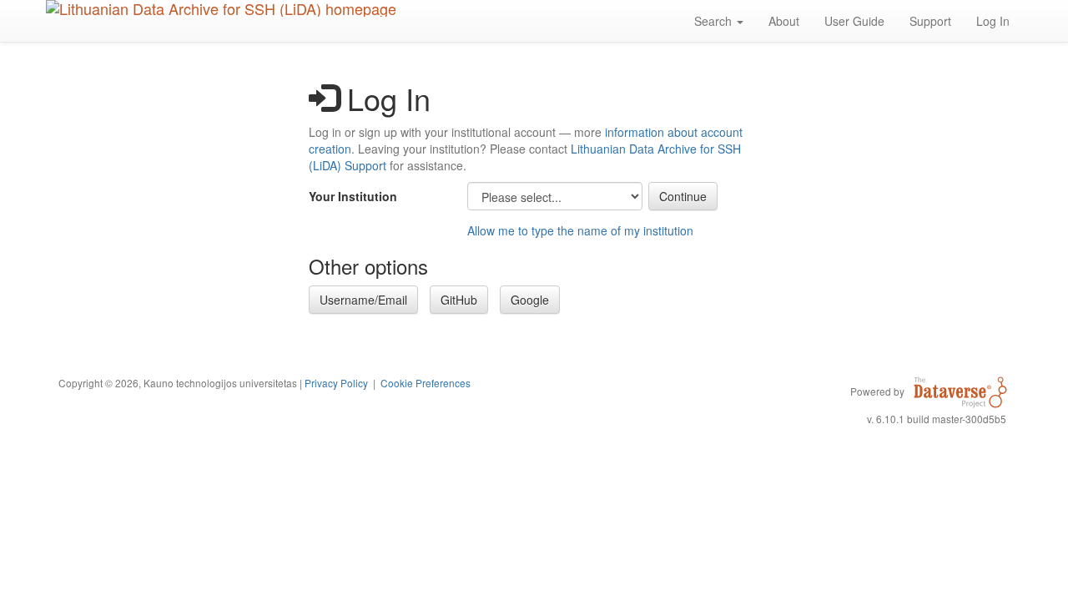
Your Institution (353, 196)
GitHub (459, 299)
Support (930, 21)
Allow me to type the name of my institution (580, 230)
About (783, 21)
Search (714, 21)
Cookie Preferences (425, 383)
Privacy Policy (336, 383)
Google (530, 299)
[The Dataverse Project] (960, 390)
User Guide (854, 21)
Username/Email (363, 299)
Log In (993, 21)
